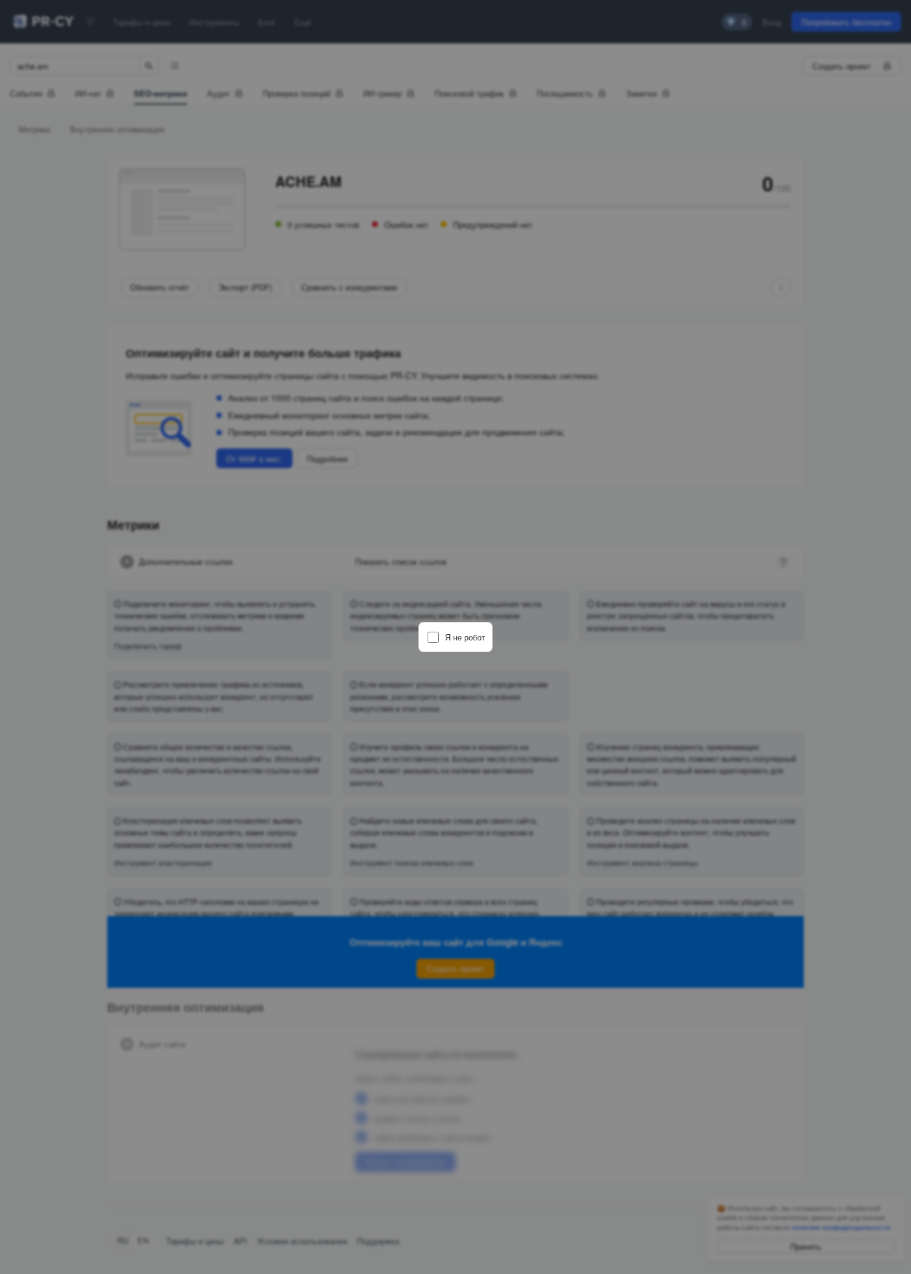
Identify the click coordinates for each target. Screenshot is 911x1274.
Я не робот (465, 637)
